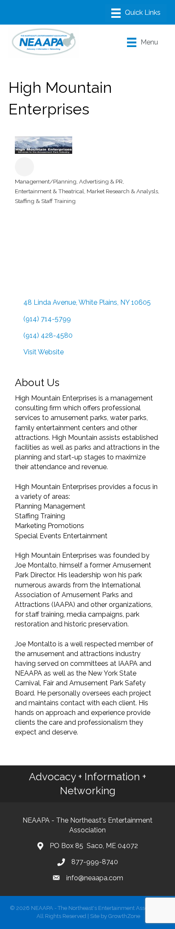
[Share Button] (24, 166)
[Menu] (136, 13)
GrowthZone (124, 916)
